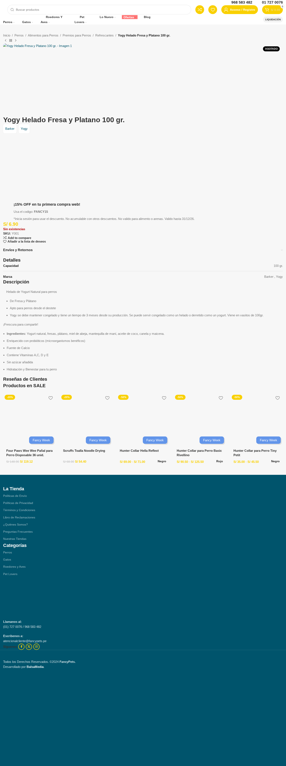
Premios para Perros (77, 35)
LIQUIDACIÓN (273, 19)
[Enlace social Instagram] (36, 647)
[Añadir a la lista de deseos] (50, 398)
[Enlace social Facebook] (21, 647)
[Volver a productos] (10, 40)
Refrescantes (104, 35)
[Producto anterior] (5, 40)
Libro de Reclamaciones (19, 517)
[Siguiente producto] (15, 40)
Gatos (7, 559)
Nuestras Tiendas (14, 538)
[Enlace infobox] (239, 2)
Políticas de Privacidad (18, 503)
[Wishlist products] (212, 9)
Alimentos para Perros (43, 35)
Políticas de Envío (15, 495)
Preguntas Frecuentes (18, 531)
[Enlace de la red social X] (29, 647)
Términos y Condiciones (19, 510)
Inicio (6, 35)
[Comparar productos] (199, 9)
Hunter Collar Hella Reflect (139, 450)
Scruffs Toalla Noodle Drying (84, 450)
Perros (19, 35)
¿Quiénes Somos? (15, 524)
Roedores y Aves (14, 566)
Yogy (24, 128)
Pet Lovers (10, 574)
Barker (9, 128)
